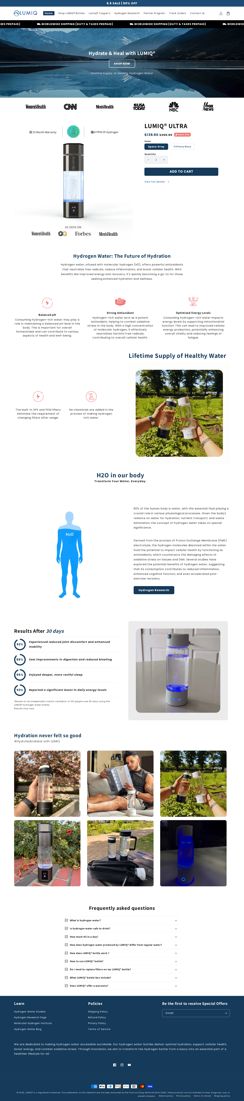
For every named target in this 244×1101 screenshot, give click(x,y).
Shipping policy (222, 1096)
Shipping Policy (98, 1011)
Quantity (150, 154)
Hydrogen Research (154, 590)
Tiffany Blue (184, 147)
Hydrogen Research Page (30, 1017)
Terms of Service (99, 1029)
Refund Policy (97, 1017)
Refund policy (166, 1096)
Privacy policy (183, 1096)
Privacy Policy (97, 1023)
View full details (155, 181)
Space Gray (156, 146)
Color (147, 141)
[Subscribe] (226, 1013)
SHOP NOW (122, 64)
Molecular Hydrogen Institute (33, 1023)
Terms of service (202, 1096)
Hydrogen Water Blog (27, 1029)
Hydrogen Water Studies (30, 1011)
